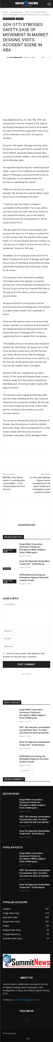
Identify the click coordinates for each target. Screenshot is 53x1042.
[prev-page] (4, 589)
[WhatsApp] (34, 64)
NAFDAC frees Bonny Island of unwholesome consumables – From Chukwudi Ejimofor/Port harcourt (14, 483)
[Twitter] (21, 64)
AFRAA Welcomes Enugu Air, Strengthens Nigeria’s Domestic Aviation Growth (34, 577)
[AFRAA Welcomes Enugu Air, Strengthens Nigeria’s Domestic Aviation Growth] (10, 578)
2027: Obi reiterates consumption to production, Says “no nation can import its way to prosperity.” (34, 730)
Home (5, 12)
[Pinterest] (27, 64)
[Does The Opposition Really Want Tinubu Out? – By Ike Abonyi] (10, 565)
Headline (20, 19)
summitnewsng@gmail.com (26, 999)
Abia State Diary (16, 12)
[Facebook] (14, 64)
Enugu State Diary (8, 550)
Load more (25, 770)
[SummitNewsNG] (5, 57)
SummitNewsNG (15, 57)
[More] (41, 64)
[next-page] (9, 589)
